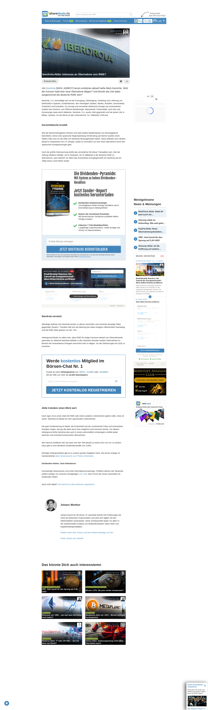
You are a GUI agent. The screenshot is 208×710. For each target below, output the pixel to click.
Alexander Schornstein (111, 624)
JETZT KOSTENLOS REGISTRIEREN (84, 390)
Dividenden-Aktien (50, 81)
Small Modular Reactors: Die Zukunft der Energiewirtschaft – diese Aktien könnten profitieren (59, 276)
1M (152, 96)
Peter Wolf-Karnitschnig (68, 624)
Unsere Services (120, 21)
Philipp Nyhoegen (70, 598)
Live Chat (83, 474)
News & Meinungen (53, 21)
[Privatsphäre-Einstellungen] (6, 703)
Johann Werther (116, 31)
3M (148, 96)
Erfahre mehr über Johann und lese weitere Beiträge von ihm (86, 532)
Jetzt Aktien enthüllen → (107, 276)
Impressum (112, 305)
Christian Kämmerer (69, 572)
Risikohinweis (120, 305)
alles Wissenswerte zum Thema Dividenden (74, 456)
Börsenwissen (81, 21)
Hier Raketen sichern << (196, 708)
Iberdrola (50, 88)
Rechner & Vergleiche (98, 21)
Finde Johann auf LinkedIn (71, 538)
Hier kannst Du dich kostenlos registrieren (76, 484)
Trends (65, 21)
